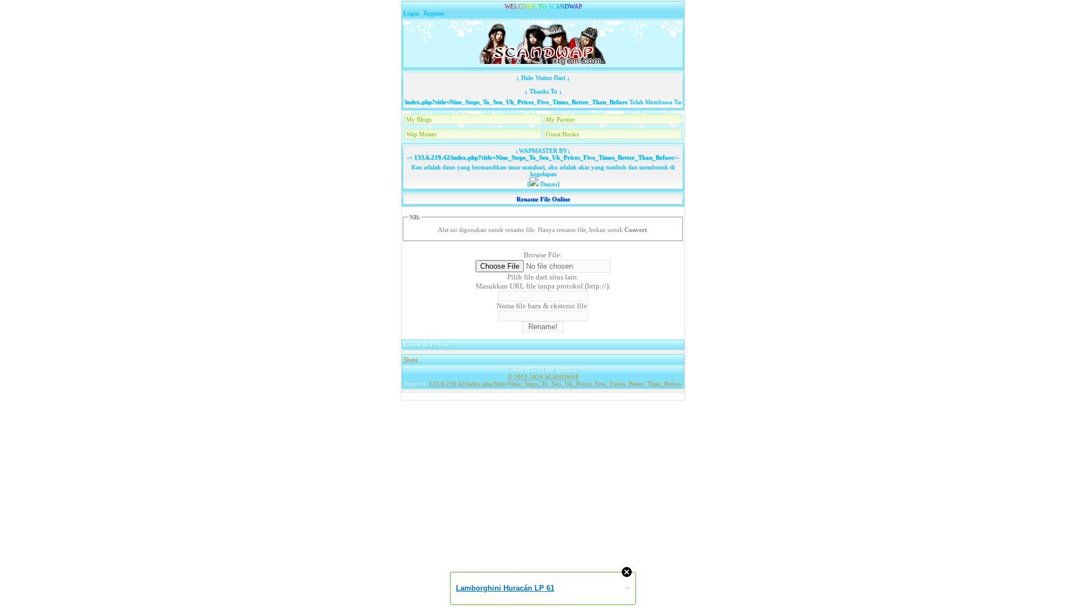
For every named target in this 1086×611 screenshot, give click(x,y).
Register (434, 13)
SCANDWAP (562, 376)
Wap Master (421, 134)
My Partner (560, 119)
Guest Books (562, 134)
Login (411, 13)
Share (410, 359)
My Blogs (419, 119)
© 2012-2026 (525, 376)
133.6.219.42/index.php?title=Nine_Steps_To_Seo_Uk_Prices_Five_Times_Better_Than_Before (488, 101)
